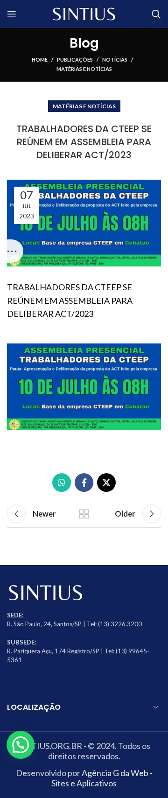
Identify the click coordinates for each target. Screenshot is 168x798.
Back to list (84, 513)
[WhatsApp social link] (61, 482)
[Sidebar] (11, 251)
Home (40, 59)
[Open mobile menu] (11, 14)
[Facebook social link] (84, 482)
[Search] (156, 14)
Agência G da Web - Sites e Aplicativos (102, 778)
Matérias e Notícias (84, 69)
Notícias (114, 59)
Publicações (75, 59)
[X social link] (106, 482)
